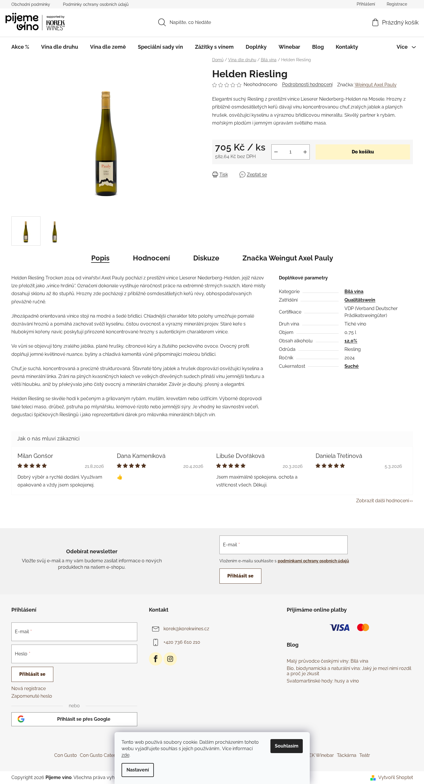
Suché (351, 366)
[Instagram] (170, 659)
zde (125, 755)
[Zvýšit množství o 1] (305, 152)
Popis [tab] (100, 258)
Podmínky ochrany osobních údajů (96, 4)
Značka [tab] (287, 258)
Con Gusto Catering (101, 755)
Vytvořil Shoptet (395, 777)
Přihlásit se (240, 576)
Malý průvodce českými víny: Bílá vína (327, 661)
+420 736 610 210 (181, 642)
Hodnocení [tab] (151, 258)
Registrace (397, 4)
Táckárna (346, 755)
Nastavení (137, 770)
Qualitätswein (359, 300)
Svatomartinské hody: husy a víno (323, 681)
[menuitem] (20, 47)
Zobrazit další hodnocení (382, 500)
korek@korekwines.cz (186, 628)
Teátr (364, 755)
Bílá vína (353, 291)
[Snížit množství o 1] (276, 152)
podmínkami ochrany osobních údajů (313, 561)
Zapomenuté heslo (31, 696)
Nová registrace (28, 688)
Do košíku (363, 152)
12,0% (350, 341)
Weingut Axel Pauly (376, 85)
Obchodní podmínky (30, 4)
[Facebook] (155, 659)
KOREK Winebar (317, 755)
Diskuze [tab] (206, 258)
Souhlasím (286, 746)
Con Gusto (65, 755)
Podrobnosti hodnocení (307, 84)
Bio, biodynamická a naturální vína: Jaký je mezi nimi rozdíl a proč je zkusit (349, 671)
